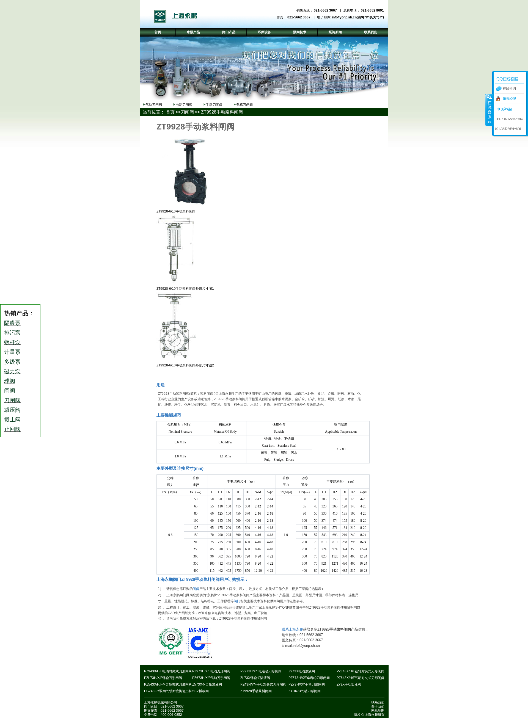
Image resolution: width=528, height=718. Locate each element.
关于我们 (377, 706)
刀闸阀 (187, 112)
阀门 (237, 601)
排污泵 (12, 333)
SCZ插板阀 (200, 691)
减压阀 (12, 410)
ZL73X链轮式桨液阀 (255, 678)
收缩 (489, 109)
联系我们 (377, 702)
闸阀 (196, 589)
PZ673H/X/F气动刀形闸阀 (211, 678)
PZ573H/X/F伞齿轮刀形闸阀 (309, 678)
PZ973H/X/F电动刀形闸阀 (211, 671)
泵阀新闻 (335, 32)
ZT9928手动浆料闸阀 (256, 691)
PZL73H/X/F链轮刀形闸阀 (163, 678)
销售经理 (509, 99)
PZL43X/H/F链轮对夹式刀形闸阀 (360, 671)
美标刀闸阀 (244, 105)
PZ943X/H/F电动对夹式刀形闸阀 (168, 671)
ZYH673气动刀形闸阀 (304, 691)
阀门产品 (228, 32)
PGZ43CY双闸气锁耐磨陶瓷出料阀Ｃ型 (173, 691)
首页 (170, 112)
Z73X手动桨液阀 (349, 684)
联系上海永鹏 (292, 629)
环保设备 (264, 32)
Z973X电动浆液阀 (301, 671)
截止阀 (12, 419)
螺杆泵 (12, 342)
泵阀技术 (299, 32)
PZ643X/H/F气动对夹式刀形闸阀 (360, 678)
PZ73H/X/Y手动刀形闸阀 (306, 684)
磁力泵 (12, 371)
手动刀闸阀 (214, 105)
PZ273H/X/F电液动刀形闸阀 (261, 671)
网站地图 (377, 710)
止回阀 (12, 429)
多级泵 (12, 362)
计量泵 (12, 352)
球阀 (9, 381)
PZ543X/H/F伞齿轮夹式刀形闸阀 (168, 684)
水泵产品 (193, 32)
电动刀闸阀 (184, 105)
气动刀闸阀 (153, 105)
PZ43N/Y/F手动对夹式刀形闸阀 (263, 684)
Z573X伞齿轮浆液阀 (207, 684)
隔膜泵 (12, 323)
